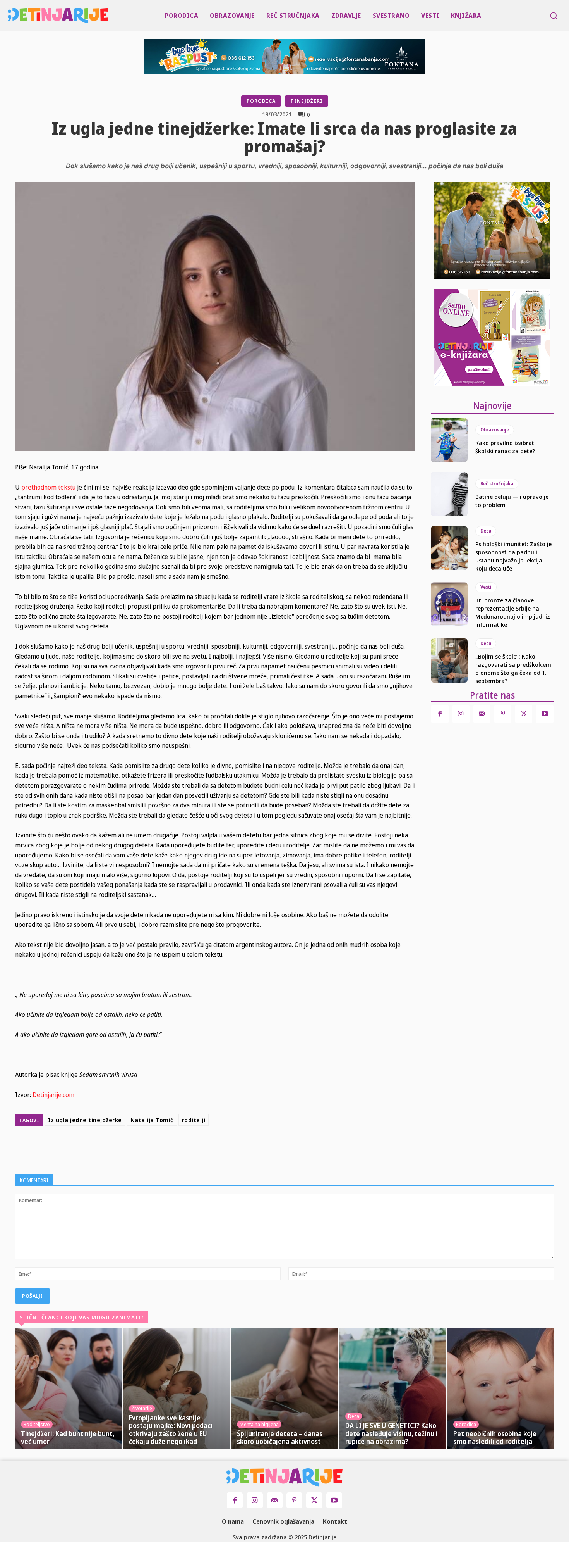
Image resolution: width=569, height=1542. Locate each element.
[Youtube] (544, 714)
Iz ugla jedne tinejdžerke (85, 1120)
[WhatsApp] (266, 1148)
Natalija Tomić (151, 1120)
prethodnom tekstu (48, 487)
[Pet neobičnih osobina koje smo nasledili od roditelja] (500, 1388)
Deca (485, 531)
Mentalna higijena (259, 1424)
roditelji (194, 1120)
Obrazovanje (494, 429)
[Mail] (481, 714)
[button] (553, 15)
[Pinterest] (249, 1148)
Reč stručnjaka (496, 483)
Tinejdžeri (306, 100)
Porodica (261, 100)
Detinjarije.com (53, 1094)
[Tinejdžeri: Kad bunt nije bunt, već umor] (68, 1388)
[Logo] (9, 15)
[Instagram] (461, 714)
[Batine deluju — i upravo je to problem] (449, 494)
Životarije (142, 1408)
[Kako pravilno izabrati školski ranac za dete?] (449, 440)
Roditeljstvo (37, 1424)
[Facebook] (213, 1148)
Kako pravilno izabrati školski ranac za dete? (505, 447)
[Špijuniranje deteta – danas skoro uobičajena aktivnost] (284, 1388)
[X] (231, 1148)
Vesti (486, 587)
